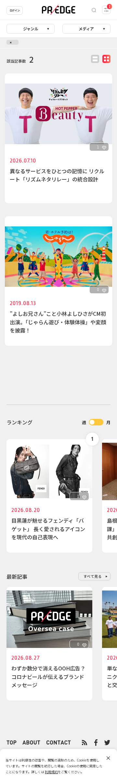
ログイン (15, 10)
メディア (86, 28)
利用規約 (51, 771)
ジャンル (30, 28)
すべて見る (93, 576)
